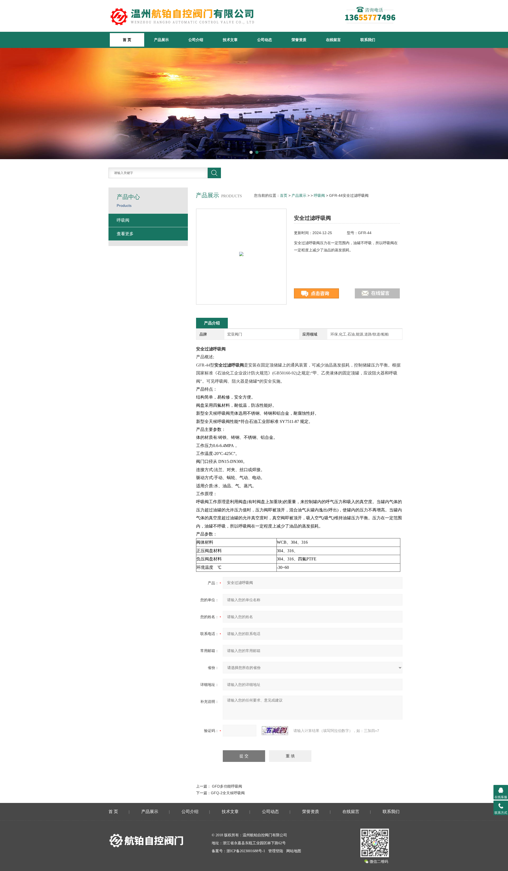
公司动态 (264, 40)
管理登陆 (275, 851)
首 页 (113, 811)
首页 (283, 195)
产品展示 (161, 40)
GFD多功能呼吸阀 (227, 786)
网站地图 (293, 851)
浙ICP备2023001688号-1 (245, 851)
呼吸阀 (319, 195)
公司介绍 (195, 40)
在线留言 (333, 40)
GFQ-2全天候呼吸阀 (228, 793)
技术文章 (230, 40)
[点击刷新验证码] (275, 730)
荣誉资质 (299, 40)
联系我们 (367, 40)
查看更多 (125, 233)
